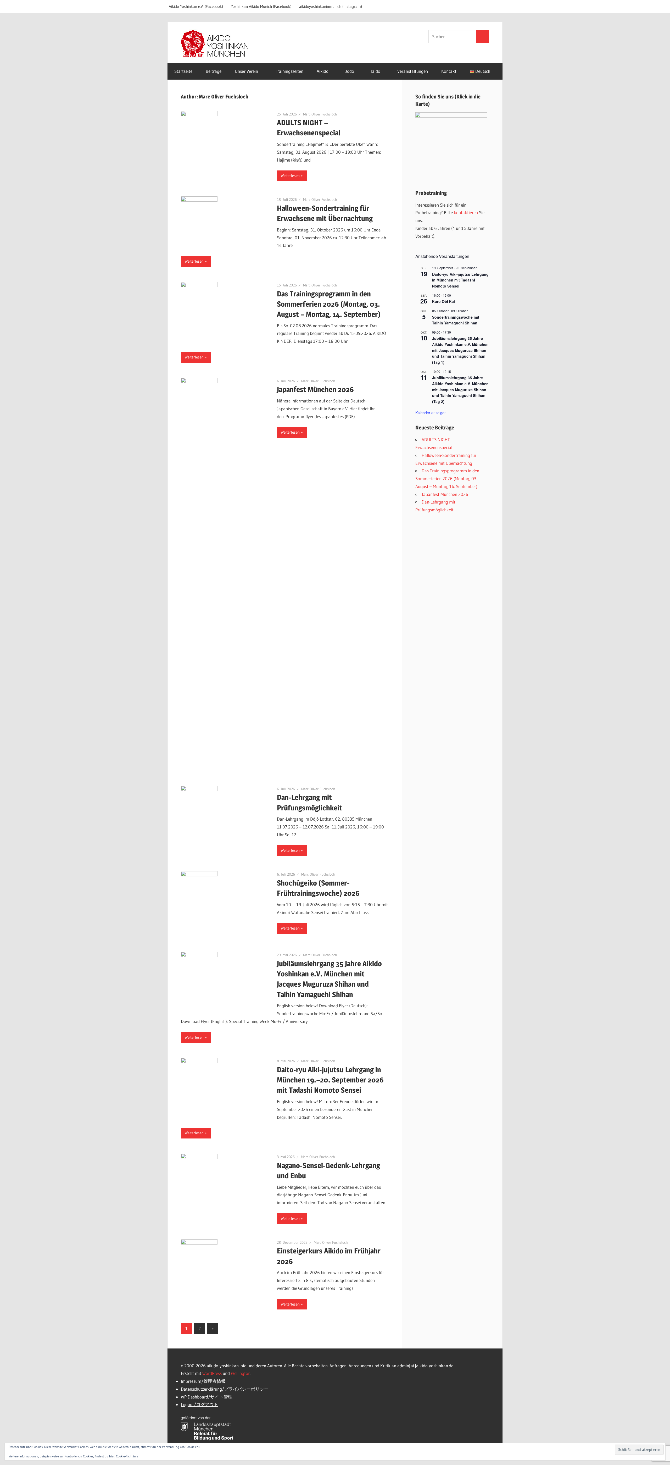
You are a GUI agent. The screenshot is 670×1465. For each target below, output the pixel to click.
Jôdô (349, 71)
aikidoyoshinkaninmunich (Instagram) (330, 6)
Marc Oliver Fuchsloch (320, 114)
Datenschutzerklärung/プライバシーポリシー (225, 1389)
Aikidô (322, 71)
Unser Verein (246, 71)
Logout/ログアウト (199, 1404)
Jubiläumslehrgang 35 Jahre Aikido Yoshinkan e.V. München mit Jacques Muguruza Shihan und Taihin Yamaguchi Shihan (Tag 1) (460, 350)
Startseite (183, 71)
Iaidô (375, 71)
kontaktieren (466, 212)
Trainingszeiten (289, 71)
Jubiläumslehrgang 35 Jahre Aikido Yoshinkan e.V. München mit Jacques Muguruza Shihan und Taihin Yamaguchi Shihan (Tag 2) (460, 389)
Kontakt (448, 71)
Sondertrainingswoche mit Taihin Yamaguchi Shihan (455, 320)
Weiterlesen (290, 175)
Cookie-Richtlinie (127, 1456)
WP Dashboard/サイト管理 (206, 1397)
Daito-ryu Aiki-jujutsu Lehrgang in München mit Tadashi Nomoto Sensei (460, 280)
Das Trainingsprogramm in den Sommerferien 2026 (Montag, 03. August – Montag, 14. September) (329, 304)
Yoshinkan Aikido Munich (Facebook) (261, 6)
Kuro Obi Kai (443, 301)
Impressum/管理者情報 (203, 1381)
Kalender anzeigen (430, 412)
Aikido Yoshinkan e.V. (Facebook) (196, 6)
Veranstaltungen (412, 71)
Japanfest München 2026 (315, 389)
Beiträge (213, 71)
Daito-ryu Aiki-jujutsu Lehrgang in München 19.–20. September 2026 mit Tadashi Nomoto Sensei (330, 1079)
